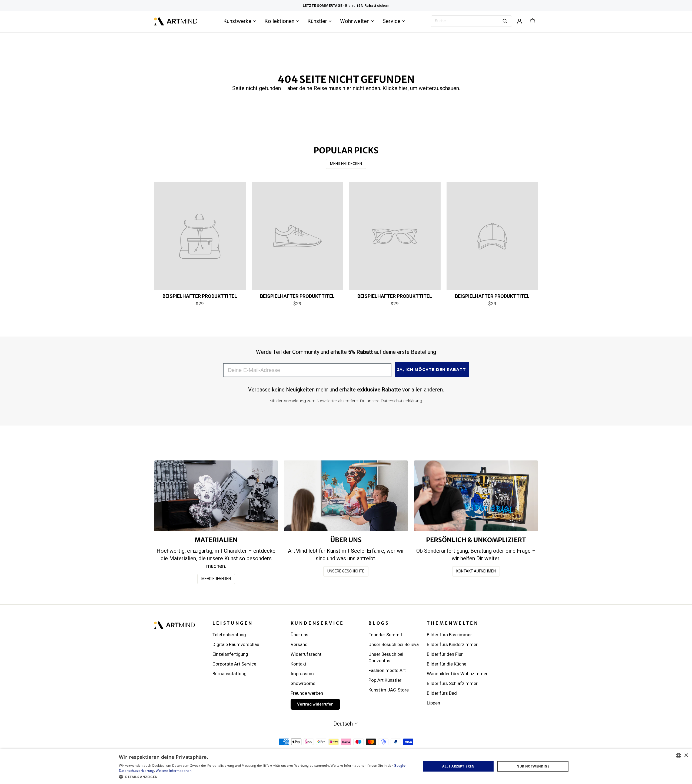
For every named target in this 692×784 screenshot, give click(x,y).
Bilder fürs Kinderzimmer (452, 644)
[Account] (519, 21)
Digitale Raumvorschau (235, 644)
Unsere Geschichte (345, 571)
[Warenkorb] (532, 21)
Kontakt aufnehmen (476, 571)
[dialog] (346, 766)
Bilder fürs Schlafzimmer (452, 683)
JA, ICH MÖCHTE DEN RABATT (431, 369)
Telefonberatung (229, 634)
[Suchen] (505, 21)
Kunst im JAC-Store (388, 690)
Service (391, 21)
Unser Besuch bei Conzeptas (385, 657)
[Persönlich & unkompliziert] (476, 495)
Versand (299, 644)
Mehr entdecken (346, 164)
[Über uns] (346, 495)
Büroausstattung (229, 673)
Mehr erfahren (216, 579)
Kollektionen (279, 21)
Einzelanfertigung (230, 654)
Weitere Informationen (173, 770)
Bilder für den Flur (445, 654)
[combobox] (678, 755)
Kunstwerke (237, 21)
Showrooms (303, 683)
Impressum (302, 673)
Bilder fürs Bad (442, 693)
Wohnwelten (355, 21)
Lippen (433, 703)
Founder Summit (385, 634)
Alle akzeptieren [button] (458, 766)
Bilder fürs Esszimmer (449, 634)
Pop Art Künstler (384, 680)
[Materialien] (216, 495)
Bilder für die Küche (446, 664)
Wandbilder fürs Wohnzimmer (457, 673)
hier (403, 88)
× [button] (686, 755)
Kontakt (298, 664)
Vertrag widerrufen (315, 704)
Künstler (317, 21)
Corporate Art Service (234, 664)
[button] (265, 776)
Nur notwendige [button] (533, 766)
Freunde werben (307, 693)
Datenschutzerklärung (401, 400)
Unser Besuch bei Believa (393, 644)
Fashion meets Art (387, 670)
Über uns (299, 634)
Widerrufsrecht (306, 654)
